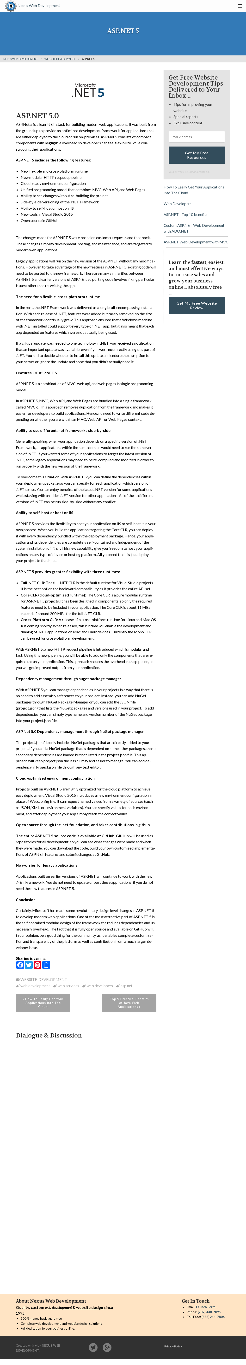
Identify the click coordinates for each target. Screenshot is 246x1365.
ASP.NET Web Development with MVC (196, 242)
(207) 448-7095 (209, 1312)
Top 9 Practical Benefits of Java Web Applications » (129, 1003)
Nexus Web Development (38, 5)
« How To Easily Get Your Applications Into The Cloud (43, 1003)
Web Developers (177, 203)
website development (59, 59)
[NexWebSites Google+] (107, 1347)
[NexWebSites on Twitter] (93, 1347)
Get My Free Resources (197, 155)
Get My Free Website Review (197, 305)
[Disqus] (86, 1100)
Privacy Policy (173, 1346)
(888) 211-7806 (213, 1317)
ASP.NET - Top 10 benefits (186, 214)
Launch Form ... (207, 1307)
